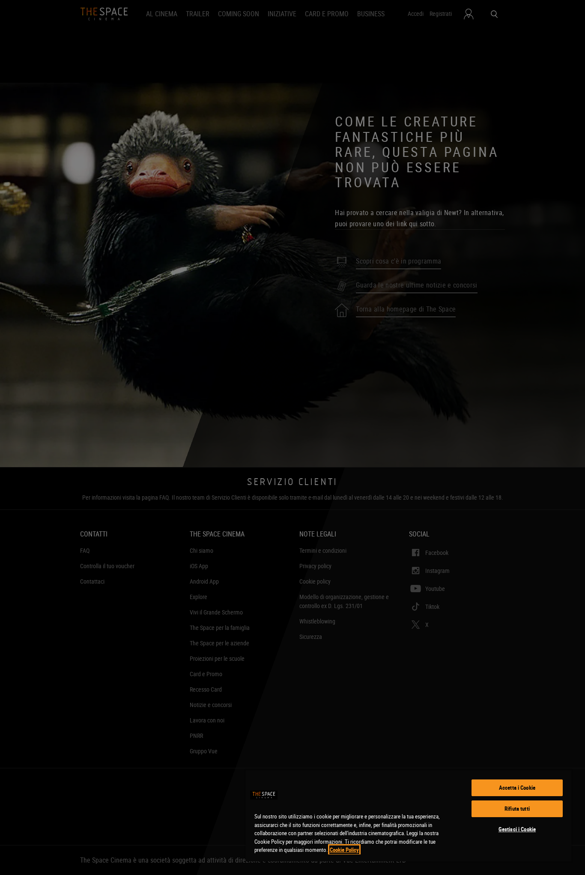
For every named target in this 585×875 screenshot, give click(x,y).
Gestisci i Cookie (517, 829)
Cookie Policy (344, 850)
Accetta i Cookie (517, 787)
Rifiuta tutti (517, 808)
